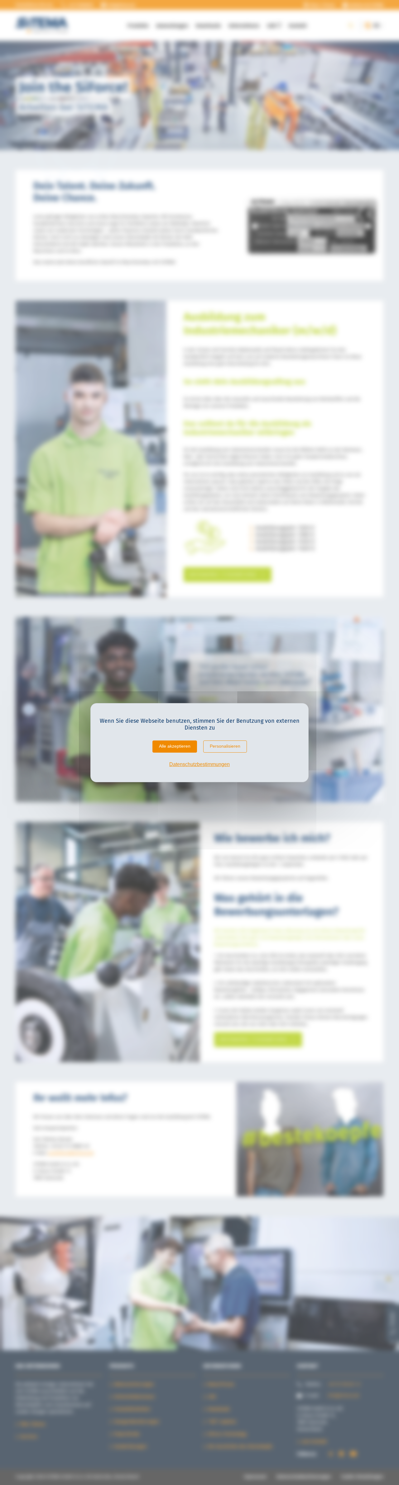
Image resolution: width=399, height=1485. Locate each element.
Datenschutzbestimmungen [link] (199, 764)
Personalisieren (225, 746)
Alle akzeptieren (174, 746)
